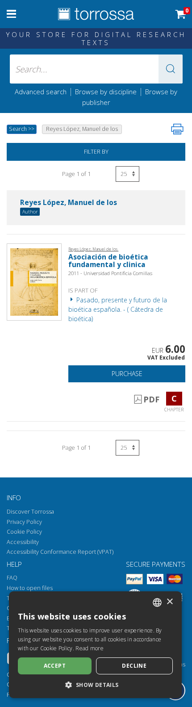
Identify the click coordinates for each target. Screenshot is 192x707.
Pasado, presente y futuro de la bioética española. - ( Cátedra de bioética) (117, 309)
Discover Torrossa (30, 511)
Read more (89, 648)
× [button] (169, 601)
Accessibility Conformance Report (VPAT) (60, 552)
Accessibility (23, 542)
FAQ (12, 577)
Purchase (127, 373)
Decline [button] (134, 665)
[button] (171, 69)
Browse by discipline (106, 91)
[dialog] (95, 644)
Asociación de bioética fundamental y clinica (108, 260)
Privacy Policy (24, 522)
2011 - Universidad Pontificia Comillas (110, 273)
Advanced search (41, 91)
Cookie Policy (24, 531)
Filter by (96, 151)
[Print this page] (177, 129)
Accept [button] (55, 665)
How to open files (30, 588)
